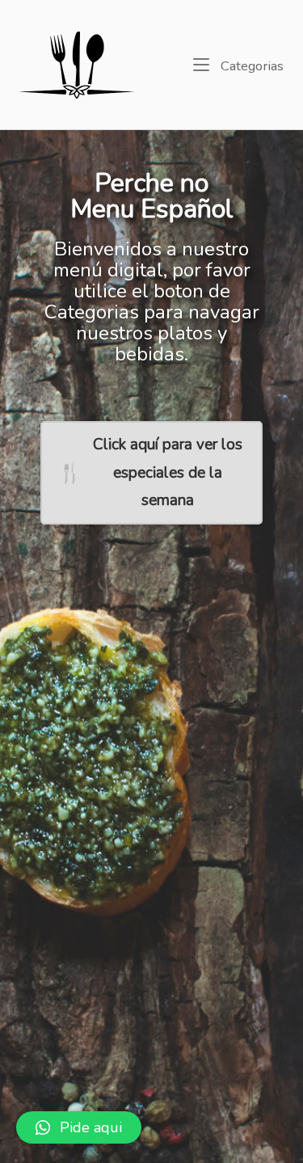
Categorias (250, 65)
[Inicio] (78, 63)
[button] (78, 1127)
